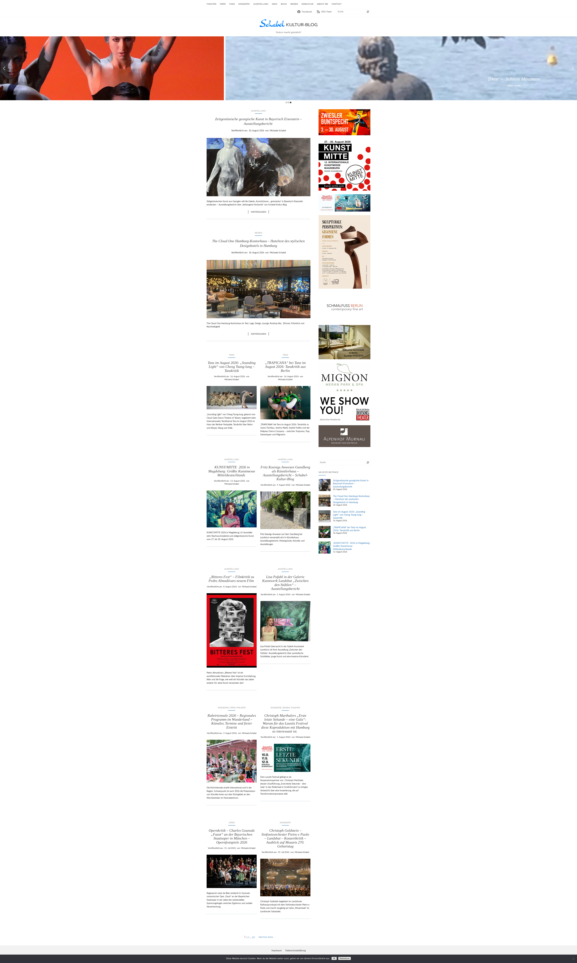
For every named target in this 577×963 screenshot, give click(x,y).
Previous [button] (4, 68)
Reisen (258, 233)
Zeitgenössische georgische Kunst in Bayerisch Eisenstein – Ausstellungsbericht (258, 121)
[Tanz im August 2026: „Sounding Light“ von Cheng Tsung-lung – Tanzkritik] (325, 516)
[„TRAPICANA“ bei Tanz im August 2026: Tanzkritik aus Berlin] (325, 532)
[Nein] (573, 958)
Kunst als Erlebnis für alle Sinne (385, 79)
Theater (241, 707)
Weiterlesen (260, 212)
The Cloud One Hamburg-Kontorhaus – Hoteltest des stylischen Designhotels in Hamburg (258, 243)
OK (334, 958)
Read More (384, 85)
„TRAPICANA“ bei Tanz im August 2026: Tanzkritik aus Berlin (285, 367)
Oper (232, 707)
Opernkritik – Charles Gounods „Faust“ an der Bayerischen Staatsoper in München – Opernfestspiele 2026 (232, 836)
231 (253, 937)
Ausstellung (258, 111)
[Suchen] (368, 12)
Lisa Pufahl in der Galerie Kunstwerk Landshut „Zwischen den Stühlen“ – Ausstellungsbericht (285, 583)
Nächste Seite (266, 937)
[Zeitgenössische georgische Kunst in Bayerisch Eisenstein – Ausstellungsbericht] (325, 485)
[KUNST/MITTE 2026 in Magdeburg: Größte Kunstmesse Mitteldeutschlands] (325, 548)
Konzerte (223, 707)
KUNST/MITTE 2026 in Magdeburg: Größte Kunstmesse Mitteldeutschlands (231, 471)
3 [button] (290, 102)
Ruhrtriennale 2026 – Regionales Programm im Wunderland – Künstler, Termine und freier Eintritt (232, 721)
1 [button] (286, 102)
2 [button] (288, 102)
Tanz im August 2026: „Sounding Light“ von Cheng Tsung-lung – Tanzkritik (232, 367)
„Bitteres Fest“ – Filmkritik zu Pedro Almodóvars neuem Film (232, 579)
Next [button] (573, 68)
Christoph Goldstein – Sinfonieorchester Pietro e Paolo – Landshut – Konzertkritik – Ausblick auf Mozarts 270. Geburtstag (285, 838)
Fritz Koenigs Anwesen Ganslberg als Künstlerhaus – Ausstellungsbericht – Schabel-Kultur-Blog (285, 473)
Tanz (231, 355)
